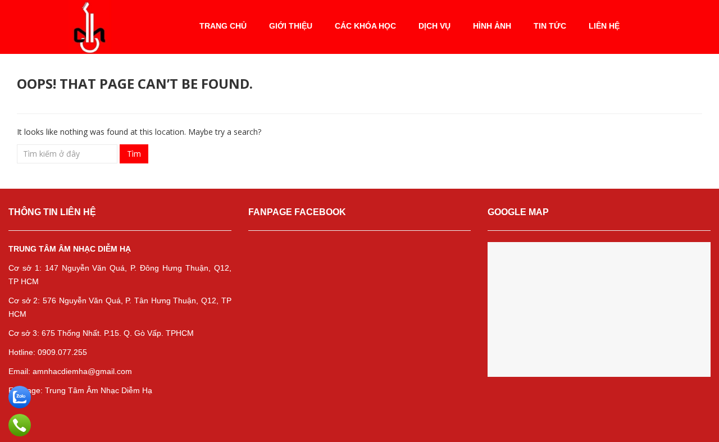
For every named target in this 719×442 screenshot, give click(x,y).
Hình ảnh (492, 25)
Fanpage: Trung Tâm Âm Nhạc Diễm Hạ (81, 390)
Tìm (134, 153)
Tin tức (550, 25)
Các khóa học (365, 25)
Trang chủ (223, 25)
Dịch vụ (434, 25)
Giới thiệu (290, 25)
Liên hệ (604, 25)
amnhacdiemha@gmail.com (82, 371)
